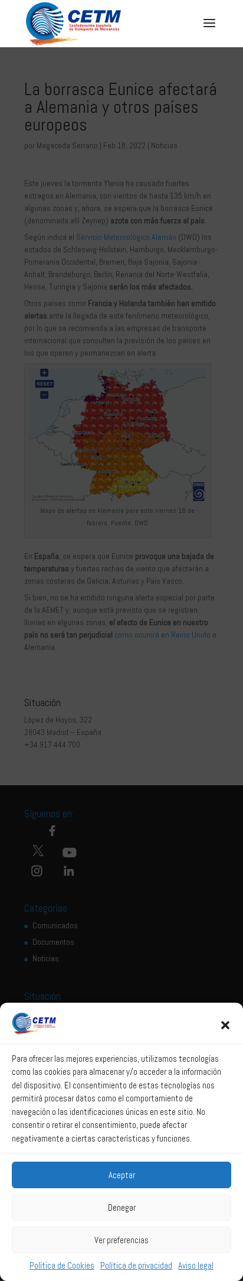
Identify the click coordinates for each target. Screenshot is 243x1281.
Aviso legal (196, 1265)
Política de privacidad (136, 1265)
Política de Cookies (61, 1265)
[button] (225, 1025)
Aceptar (122, 1175)
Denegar (122, 1207)
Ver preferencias (121, 1240)
